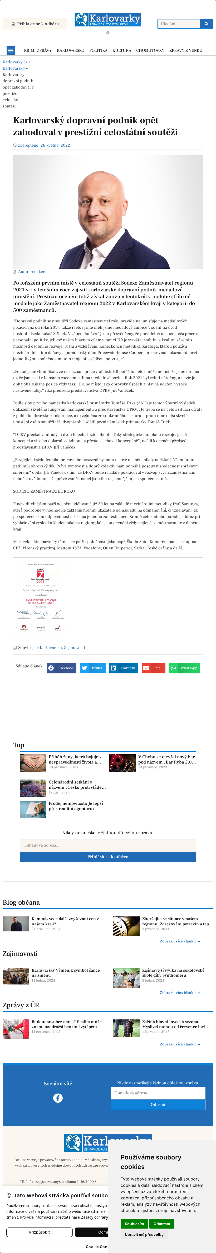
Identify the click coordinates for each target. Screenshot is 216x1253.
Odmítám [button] (162, 1223)
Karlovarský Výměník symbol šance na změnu (66, 973)
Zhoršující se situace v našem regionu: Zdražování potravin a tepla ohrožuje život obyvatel (177, 923)
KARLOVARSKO (70, 50)
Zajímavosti (74, 647)
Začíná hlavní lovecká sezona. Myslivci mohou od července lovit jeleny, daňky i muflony (174, 1026)
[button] (11, 50)
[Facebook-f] (57, 1098)
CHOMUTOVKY (150, 50)
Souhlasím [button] (134, 1223)
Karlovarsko (14, 68)
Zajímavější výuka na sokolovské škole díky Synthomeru (173, 973)
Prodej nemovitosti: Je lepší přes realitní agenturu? (76, 806)
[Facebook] (108, 32)
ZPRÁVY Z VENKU (186, 50)
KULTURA (121, 50)
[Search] (206, 23)
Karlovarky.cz (15, 62)
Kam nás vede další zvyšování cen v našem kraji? (65, 921)
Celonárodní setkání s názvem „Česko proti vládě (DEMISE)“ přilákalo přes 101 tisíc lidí (75, 790)
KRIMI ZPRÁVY (38, 50)
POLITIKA (98, 50)
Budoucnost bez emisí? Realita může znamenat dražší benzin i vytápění (67, 1024)
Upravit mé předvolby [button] (144, 1234)
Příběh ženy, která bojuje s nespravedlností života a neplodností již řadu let (75, 762)
